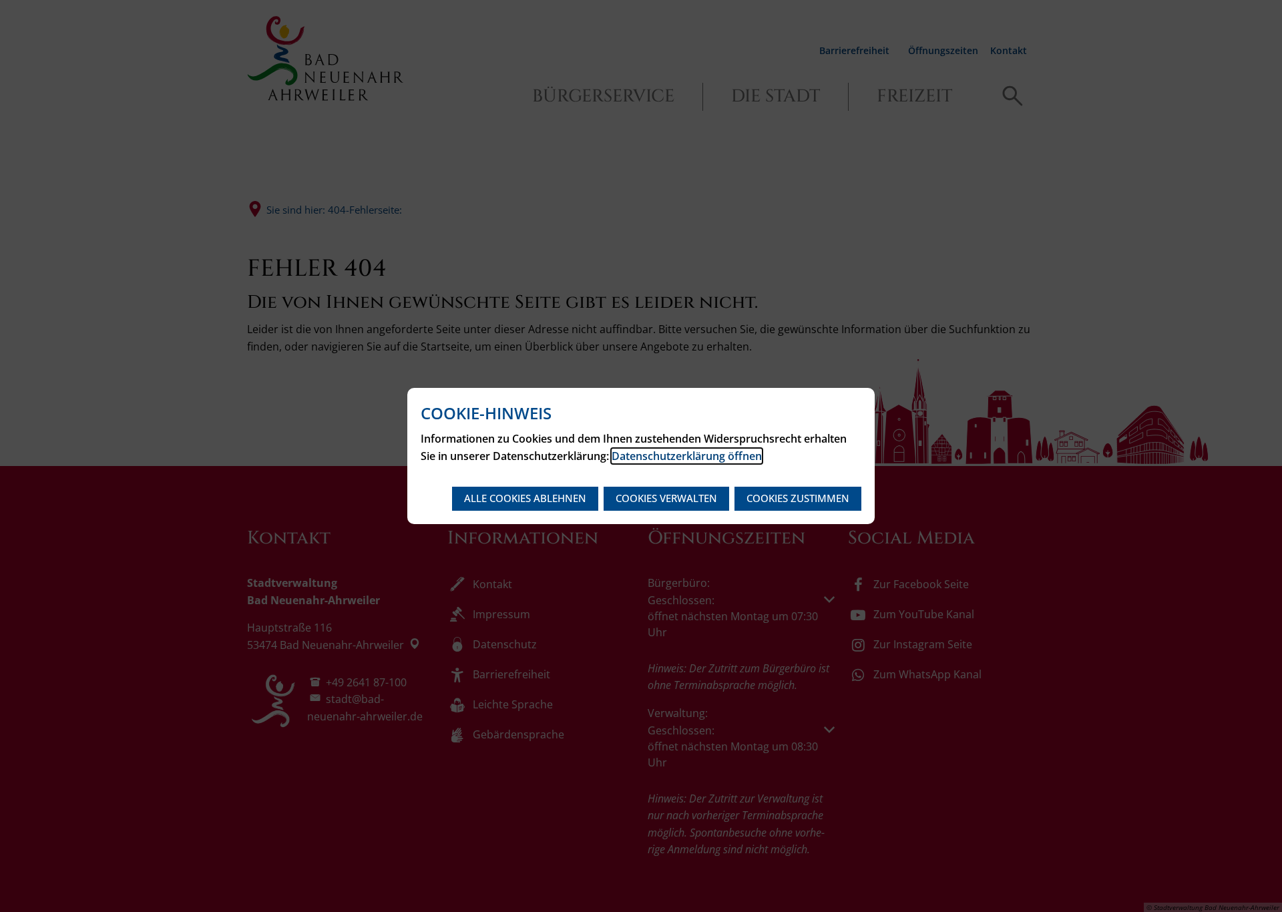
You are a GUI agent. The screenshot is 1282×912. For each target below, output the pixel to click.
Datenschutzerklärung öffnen (687, 456)
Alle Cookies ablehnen (525, 498)
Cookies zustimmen (797, 498)
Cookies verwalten (666, 498)
